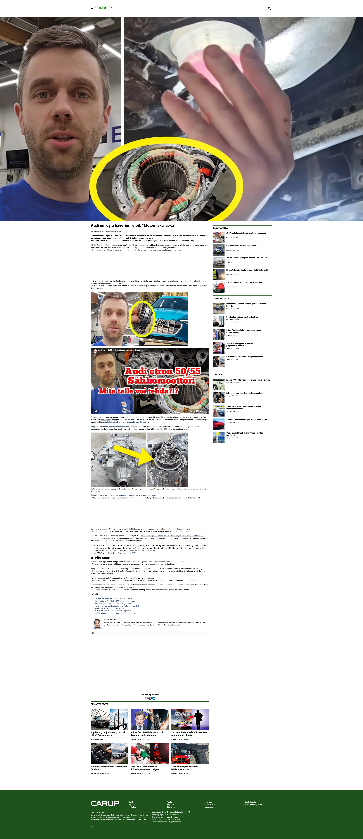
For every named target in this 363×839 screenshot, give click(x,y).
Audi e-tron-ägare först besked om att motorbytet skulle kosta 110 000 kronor (172, 536)
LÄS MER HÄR (141, 820)
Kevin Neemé (117, 231)
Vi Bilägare (105, 420)
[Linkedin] (153, 698)
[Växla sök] (269, 8)
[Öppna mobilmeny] (92, 8)
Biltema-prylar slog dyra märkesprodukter (244, 393)
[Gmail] (146, 698)
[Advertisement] (147, 266)
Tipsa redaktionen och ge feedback (166, 822)
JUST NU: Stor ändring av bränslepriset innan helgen (145, 768)
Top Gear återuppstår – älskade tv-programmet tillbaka (189, 734)
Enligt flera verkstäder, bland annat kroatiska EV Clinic (112, 427)
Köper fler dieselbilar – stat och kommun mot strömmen (147, 734)
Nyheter (93, 231)
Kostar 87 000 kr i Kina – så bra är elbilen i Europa (248, 380)
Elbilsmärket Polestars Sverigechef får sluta (245, 357)
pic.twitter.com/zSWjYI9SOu (143, 550)
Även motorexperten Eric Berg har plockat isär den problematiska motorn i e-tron (123, 495)
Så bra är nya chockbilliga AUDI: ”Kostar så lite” (247, 420)
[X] (150, 698)
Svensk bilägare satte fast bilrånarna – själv (184, 768)
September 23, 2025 (127, 553)
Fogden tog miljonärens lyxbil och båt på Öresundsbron (108, 734)
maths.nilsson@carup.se (169, 817)
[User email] (93, 633)
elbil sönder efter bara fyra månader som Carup (125, 422)
